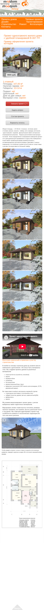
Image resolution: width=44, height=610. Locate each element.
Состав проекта (17, 116)
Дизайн (5, 22)
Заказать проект (17, 104)
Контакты (6, 27)
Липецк (14, 9)
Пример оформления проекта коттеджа (18, 42)
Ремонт (23, 24)
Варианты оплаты (17, 123)
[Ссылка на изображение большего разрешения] (22, 494)
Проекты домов (9, 19)
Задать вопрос (17, 110)
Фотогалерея (36, 24)
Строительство (8, 24)
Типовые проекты (34, 19)
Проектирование (34, 22)
